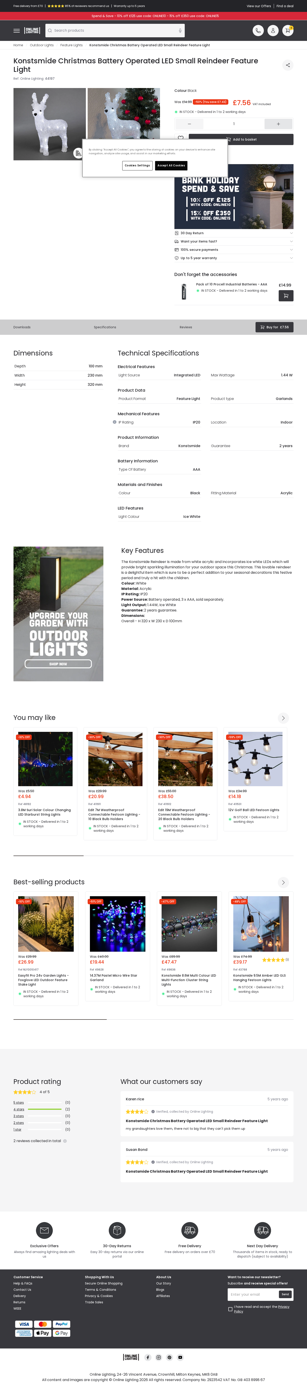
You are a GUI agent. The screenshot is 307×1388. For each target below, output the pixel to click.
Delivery (19, 1296)
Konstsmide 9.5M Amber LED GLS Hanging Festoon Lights (259, 977)
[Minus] (189, 124)
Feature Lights (71, 45)
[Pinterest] (169, 1357)
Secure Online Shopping (103, 1283)
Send (285, 1294)
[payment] (46, 1324)
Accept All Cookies (171, 165)
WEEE (17, 1308)
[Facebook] (148, 1357)
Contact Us (22, 1289)
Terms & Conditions (100, 1289)
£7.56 (278, 327)
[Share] (288, 65)
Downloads (22, 327)
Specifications (105, 327)
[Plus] (278, 124)
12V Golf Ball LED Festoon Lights (253, 810)
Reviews (186, 327)
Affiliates (163, 1296)
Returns (19, 1302)
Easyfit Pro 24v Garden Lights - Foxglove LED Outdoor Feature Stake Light (43, 980)
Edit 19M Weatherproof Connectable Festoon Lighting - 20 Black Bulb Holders (184, 814)
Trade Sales (94, 1302)
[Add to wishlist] (180, 138)
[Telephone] (258, 30)
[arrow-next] (283, 718)
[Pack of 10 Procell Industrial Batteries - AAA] (184, 291)
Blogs (160, 1289)
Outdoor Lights (42, 45)
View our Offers (259, 6)
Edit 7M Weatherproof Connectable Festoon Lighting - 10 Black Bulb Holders (114, 814)
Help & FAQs (22, 1283)
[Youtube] (180, 1357)
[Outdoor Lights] (58, 614)
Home (18, 45)
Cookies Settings (137, 165)
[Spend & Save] (234, 196)
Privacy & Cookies (99, 1296)
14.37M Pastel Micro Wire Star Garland (113, 977)
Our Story (163, 1283)
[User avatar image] (273, 30)
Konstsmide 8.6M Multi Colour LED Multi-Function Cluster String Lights (189, 980)
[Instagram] (158, 1357)
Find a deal (285, 6)
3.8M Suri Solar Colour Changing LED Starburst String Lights (44, 812)
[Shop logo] (32, 30)
